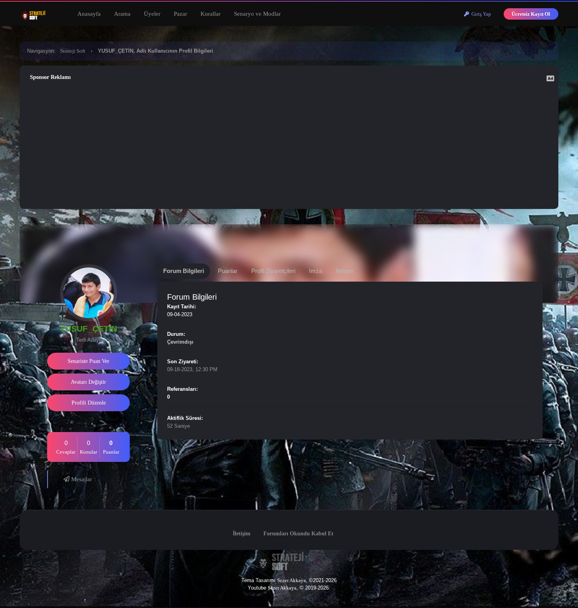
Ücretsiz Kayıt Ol (531, 14)
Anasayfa (89, 14)
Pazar (180, 14)
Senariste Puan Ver (88, 361)
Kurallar (211, 14)
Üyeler (152, 14)
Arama (122, 14)
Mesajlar (81, 479)
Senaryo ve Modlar (257, 14)
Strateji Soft (72, 51)
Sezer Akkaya (291, 580)
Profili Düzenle (89, 403)
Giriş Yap (480, 14)
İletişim (241, 534)
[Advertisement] (289, 145)
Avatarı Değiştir (88, 382)
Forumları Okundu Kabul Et (298, 534)
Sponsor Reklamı (50, 77)
